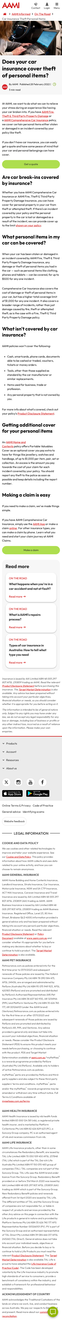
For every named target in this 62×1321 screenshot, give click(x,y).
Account (11, 751)
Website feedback (14, 821)
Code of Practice (43, 805)
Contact (35, 7)
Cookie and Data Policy (18, 856)
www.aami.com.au (37, 938)
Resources (12, 760)
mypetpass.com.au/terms (16, 1101)
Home (10, 5)
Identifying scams (33, 811)
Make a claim (31, 550)
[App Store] (12, 794)
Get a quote (31, 164)
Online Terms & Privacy (16, 805)
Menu (57, 7)
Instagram (18, 782)
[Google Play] (37, 794)
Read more (15, 596)
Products (11, 743)
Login (47, 7)
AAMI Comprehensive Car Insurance (26, 120)
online (13, 528)
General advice (11, 811)
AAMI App (39, 524)
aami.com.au (38, 1057)
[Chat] (53, 1312)
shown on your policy (28, 225)
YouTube (30, 782)
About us (11, 768)
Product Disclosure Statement (36, 413)
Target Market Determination (35, 689)
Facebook (42, 782)
